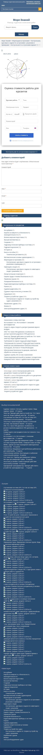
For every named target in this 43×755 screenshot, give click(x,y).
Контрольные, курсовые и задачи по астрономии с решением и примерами (21, 43)
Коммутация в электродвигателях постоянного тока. (22, 432)
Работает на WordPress (12, 750)
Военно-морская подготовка (14, 237)
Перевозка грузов (10, 279)
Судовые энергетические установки (16, 291)
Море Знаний (21, 20)
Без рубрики (8, 230)
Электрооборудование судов (14, 309)
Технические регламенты (15, 255)
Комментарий (6, 167)
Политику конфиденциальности (25, 140)
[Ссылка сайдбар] (2, 220)
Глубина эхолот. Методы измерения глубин (18, 440)
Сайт (3, 203)
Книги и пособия (9, 252)
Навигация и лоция (10, 267)
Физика (6, 306)
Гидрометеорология (11, 247)
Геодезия (7, 242)
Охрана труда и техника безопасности (17, 276)
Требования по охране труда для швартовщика (20, 341)
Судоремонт (8, 294)
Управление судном (10, 303)
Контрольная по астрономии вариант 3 (24, 45)
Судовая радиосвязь (11, 289)
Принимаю (22, 140)
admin (16, 54)
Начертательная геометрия (13, 274)
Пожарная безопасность (12, 281)
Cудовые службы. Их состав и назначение (18, 355)
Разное (6, 286)
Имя (4, 189)
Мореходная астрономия (20, 41)
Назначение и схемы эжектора (14, 320)
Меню (21, 34)
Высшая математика (11, 240)
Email (4, 196)
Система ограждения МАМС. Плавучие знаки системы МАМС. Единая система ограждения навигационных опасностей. (22, 445)
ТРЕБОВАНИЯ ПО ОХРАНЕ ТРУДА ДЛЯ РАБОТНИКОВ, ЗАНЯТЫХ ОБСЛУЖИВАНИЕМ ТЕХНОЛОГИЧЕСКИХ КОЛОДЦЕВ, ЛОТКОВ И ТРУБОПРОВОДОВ (22, 345)
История (7, 250)
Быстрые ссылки (8, 9)
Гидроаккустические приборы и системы (18, 245)
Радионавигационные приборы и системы (18, 284)
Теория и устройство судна (13, 296)
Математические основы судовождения (18, 257)
